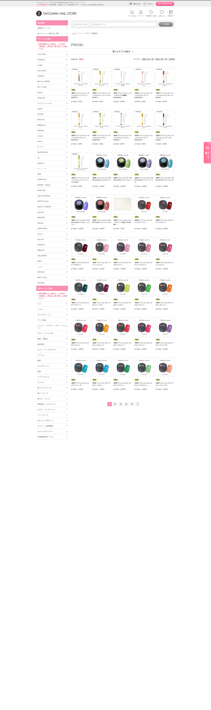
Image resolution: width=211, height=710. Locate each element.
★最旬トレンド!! (43, 28)
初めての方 (136, 4)
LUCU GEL (41, 54)
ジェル (40, 309)
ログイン (150, 4)
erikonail (40, 212)
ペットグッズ (42, 415)
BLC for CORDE (43, 81)
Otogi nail (41, 98)
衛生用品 (40, 344)
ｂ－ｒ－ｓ (41, 169)
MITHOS (40, 272)
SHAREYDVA (42, 152)
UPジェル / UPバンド (45, 420)
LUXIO (40, 65)
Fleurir (39, 234)
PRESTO (40, 250)
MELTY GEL (42, 277)
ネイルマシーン (43, 366)
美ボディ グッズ (43, 399)
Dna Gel (40, 239)
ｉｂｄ (40, 267)
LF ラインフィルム (44, 103)
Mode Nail (41, 190)
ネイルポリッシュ (44, 315)
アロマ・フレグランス (46, 410)
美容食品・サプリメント (46, 404)
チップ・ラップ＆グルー (46, 350)
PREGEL (40, 130)
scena (39, 141)
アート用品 (41, 320)
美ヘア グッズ (42, 393)
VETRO (40, 114)
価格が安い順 (148, 59)
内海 (39, 174)
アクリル (40, 355)
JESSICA (40, 76)
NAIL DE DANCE (43, 196)
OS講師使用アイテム (45, 437)
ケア (39, 304)
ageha (39, 109)
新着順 (172, 59)
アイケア (40, 382)
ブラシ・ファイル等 (45, 333)
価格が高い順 (161, 59)
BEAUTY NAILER (44, 207)
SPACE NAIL (42, 228)
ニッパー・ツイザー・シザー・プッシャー (52, 326)
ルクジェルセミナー (45, 431)
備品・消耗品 (42, 339)
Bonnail (40, 223)
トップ (74, 33)
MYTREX (41, 283)
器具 (39, 371)
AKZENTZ (41, 60)
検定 (39, 360)
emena (40, 136)
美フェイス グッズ (44, 388)
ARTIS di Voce (43, 201)
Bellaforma (41, 125)
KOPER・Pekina (43, 185)
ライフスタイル (43, 377)
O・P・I (40, 147)
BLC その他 (41, 87)
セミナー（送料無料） (46, 426)
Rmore (40, 92)
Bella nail (40, 119)
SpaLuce (40, 163)
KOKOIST (41, 245)
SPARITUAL (42, 179)
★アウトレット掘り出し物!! (48, 33)
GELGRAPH (42, 256)
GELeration (41, 71)
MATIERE (41, 218)
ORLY (39, 261)
